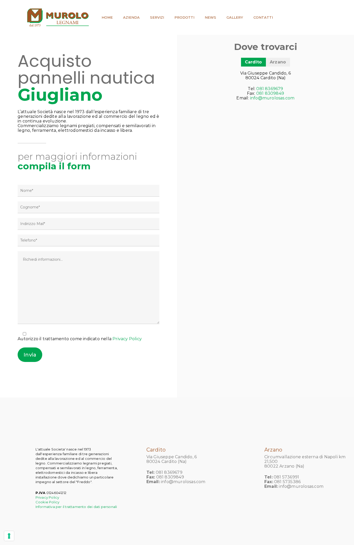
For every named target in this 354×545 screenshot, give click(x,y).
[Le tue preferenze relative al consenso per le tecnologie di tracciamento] (9, 536)
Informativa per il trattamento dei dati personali (76, 507)
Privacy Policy (127, 338)
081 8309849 (270, 93)
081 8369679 (269, 88)
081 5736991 (286, 477)
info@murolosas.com (272, 98)
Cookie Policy (48, 502)
